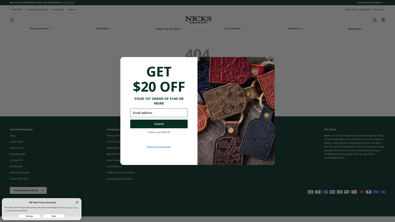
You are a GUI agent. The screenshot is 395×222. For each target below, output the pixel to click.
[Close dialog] (271, 60)
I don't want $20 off (159, 132)
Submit (159, 124)
